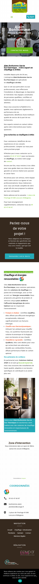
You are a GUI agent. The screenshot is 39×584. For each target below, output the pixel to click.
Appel (32, 17)
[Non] (36, 576)
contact (9, 161)
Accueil (9, 530)
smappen (24, 478)
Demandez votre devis (19, 256)
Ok (20, 581)
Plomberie (11, 533)
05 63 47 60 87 (15, 156)
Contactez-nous (19, 50)
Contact (28, 533)
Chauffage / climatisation (23, 530)
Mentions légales (19, 536)
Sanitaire (20, 533)
